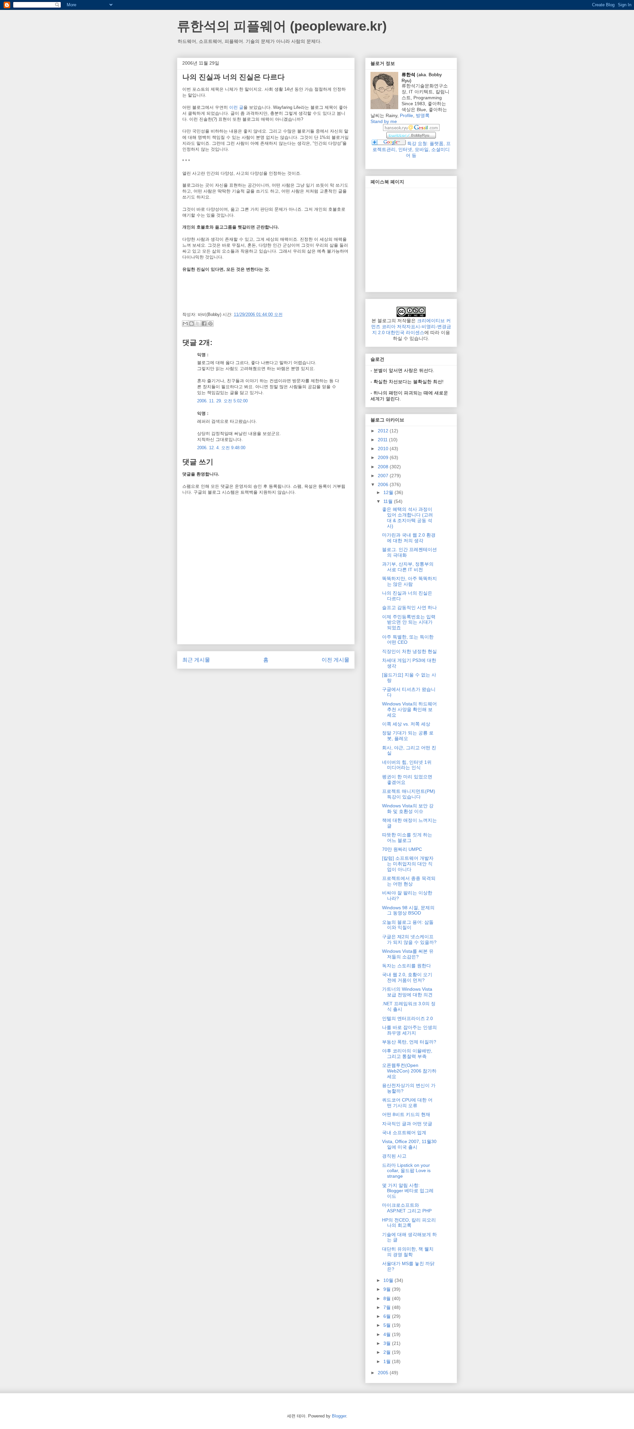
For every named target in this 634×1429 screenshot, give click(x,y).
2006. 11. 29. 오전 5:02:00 (222, 400)
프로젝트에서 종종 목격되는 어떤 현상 (409, 881)
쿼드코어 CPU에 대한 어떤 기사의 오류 (407, 1102)
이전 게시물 (335, 660)
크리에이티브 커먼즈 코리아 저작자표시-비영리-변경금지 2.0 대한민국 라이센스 (411, 326)
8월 (387, 1298)
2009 (384, 457)
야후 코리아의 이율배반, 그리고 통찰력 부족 (407, 1053)
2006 (384, 484)
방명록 (423, 115)
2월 (387, 1352)
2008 (384, 466)
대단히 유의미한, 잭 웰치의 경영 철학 (408, 1251)
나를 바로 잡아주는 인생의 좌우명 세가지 (409, 1030)
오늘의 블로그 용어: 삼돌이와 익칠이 (408, 924)
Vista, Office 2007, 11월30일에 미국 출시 (409, 1144)
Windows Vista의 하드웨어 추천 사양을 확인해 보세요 (409, 709)
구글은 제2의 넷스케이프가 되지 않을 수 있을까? (409, 939)
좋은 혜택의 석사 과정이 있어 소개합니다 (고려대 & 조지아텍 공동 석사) (407, 517)
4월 (387, 1334)
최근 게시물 (196, 660)
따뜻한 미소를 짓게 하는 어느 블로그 (407, 837)
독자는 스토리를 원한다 (406, 965)
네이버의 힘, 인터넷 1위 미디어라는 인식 (407, 765)
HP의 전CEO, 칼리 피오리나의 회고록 (409, 1222)
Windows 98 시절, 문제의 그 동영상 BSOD (408, 910)
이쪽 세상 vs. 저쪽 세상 (406, 724)
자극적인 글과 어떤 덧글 (407, 1123)
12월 (389, 492)
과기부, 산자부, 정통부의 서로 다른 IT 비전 (408, 566)
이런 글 (236, 107)
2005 (384, 1372)
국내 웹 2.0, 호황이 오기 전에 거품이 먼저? (407, 977)
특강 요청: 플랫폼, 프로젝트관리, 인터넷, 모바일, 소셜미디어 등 (411, 149)
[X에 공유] (197, 323)
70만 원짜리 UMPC (402, 849)
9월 (387, 1289)
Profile (406, 115)
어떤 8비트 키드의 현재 (406, 1114)
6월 (387, 1316)
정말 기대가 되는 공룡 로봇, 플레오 (408, 735)
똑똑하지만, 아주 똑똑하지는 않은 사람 (409, 581)
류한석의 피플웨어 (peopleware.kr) (282, 26)
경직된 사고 (394, 1156)
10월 (389, 1280)
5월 (387, 1325)
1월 (387, 1361)
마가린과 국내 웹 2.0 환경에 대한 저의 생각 (409, 537)
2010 (384, 448)
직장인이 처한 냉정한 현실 (409, 651)
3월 (387, 1343)
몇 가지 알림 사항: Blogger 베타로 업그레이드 (408, 1191)
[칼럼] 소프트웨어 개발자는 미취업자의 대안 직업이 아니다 (408, 863)
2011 (383, 439)
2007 (384, 475)
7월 (387, 1307)
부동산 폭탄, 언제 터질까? (409, 1041)
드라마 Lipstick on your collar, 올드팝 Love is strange (406, 1171)
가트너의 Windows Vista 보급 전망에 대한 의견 (407, 991)
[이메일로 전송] (185, 323)
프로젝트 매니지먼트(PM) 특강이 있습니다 (408, 794)
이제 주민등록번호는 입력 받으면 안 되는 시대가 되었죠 (409, 622)
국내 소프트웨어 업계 (404, 1132)
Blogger (339, 1415)
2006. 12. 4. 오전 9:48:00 (221, 447)
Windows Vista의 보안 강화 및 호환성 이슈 (408, 808)
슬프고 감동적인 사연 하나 (409, 607)
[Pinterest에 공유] (210, 323)
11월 (388, 501)
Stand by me (383, 121)
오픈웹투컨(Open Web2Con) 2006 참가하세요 (409, 1071)
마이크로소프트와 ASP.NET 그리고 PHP (407, 1207)
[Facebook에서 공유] (204, 323)
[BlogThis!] (191, 323)
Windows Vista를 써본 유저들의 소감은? (408, 953)
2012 (384, 430)
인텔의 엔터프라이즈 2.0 (407, 1018)
